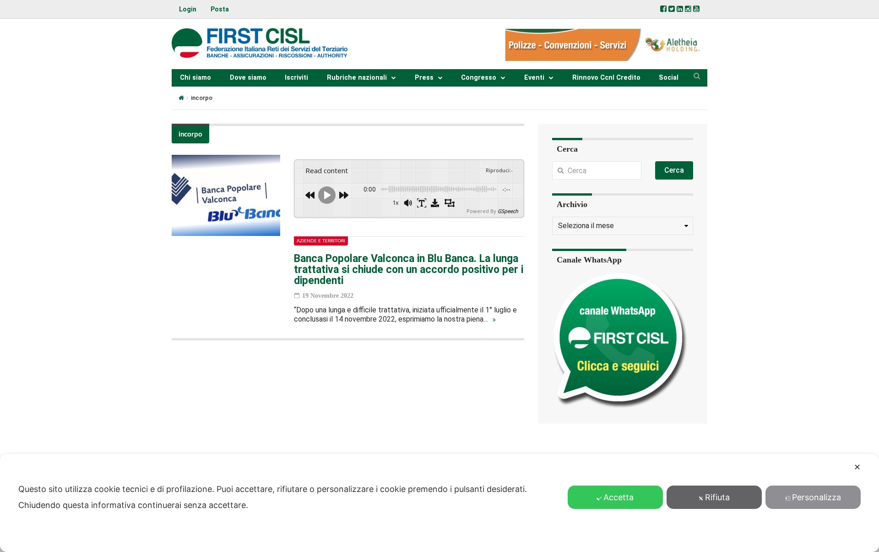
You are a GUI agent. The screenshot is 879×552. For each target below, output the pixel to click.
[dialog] (439, 503)
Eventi (534, 78)
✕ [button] (857, 467)
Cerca (674, 170)
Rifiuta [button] (717, 497)
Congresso (478, 78)
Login (187, 9)
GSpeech (508, 210)
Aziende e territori (321, 241)
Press (424, 78)
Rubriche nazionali (357, 78)
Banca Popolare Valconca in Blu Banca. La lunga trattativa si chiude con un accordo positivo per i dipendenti (408, 269)
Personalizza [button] (816, 497)
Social (668, 78)
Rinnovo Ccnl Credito (606, 78)
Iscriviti (296, 78)
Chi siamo (195, 78)
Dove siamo (248, 78)
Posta (220, 9)
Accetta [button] (618, 497)
